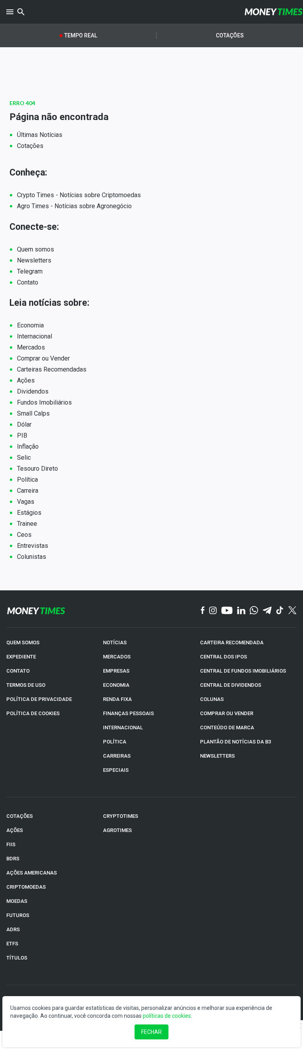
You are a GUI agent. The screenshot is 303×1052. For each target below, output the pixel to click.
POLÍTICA (114, 742)
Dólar (24, 424)
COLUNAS (212, 699)
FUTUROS (17, 915)
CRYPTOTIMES (120, 816)
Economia (30, 325)
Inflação (28, 446)
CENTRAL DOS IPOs (223, 657)
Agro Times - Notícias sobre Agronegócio (74, 206)
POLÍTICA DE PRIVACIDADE (39, 699)
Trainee (27, 523)
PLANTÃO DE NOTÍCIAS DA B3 (235, 742)
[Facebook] (203, 610)
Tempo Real (80, 35)
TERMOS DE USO (25, 685)
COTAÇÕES (19, 816)
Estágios (29, 512)
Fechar (151, 1032)
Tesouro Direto (37, 468)
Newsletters (34, 260)
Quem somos (35, 249)
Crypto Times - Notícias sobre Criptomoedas (79, 195)
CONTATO (18, 671)
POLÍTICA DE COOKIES (33, 713)
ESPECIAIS (116, 770)
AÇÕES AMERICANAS (31, 873)
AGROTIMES (117, 830)
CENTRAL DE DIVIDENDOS (230, 685)
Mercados (31, 347)
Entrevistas (32, 545)
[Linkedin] (241, 610)
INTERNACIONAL (123, 727)
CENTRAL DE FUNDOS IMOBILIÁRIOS (243, 671)
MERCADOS (117, 657)
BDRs (12, 859)
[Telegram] (267, 610)
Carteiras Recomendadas (51, 369)
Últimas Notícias (39, 135)
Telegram (30, 271)
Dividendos (33, 391)
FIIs (10, 844)
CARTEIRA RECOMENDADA (232, 642)
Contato (27, 282)
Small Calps (33, 413)
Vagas (25, 501)
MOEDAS (16, 901)
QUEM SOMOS (22, 642)
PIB (22, 435)
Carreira (27, 490)
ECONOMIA (116, 685)
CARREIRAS (117, 756)
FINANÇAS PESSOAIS (128, 713)
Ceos (24, 534)
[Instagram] (213, 610)
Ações (26, 380)
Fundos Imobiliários (44, 402)
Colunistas (31, 556)
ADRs (13, 929)
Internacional (34, 336)
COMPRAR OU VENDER (226, 713)
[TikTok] (280, 611)
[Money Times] (273, 11)
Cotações (230, 35)
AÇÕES (14, 830)
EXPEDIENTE (21, 657)
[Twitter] (292, 610)
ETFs (12, 944)
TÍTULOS (16, 958)
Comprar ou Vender (43, 358)
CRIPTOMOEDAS (26, 887)
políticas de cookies (167, 1016)
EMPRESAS (116, 671)
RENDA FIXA (117, 699)
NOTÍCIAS (115, 642)
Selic (24, 457)
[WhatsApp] (254, 610)
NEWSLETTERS (217, 756)
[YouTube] (227, 610)
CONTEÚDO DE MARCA (227, 727)
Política (27, 479)
